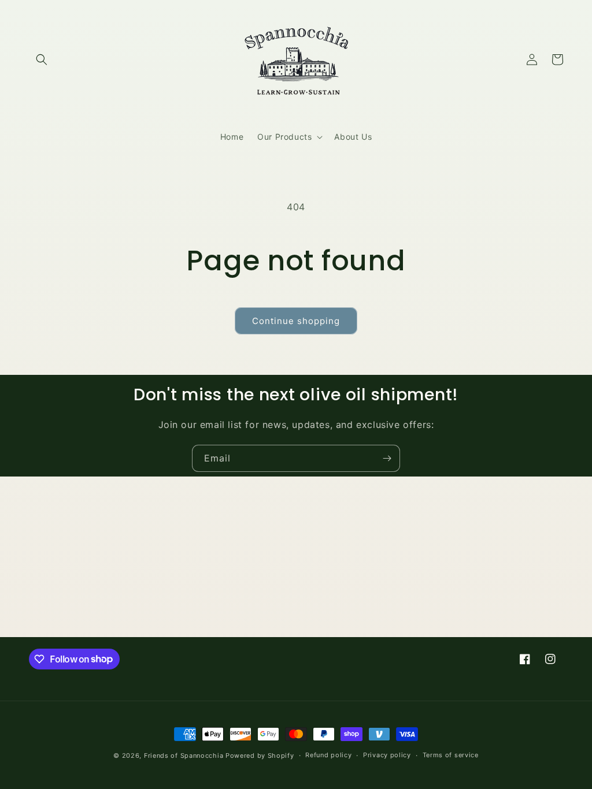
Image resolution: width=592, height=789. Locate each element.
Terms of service (451, 755)
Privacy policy (387, 755)
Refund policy (328, 755)
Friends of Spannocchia (183, 755)
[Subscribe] (386, 458)
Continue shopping (296, 320)
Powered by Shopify (259, 755)
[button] (41, 59)
